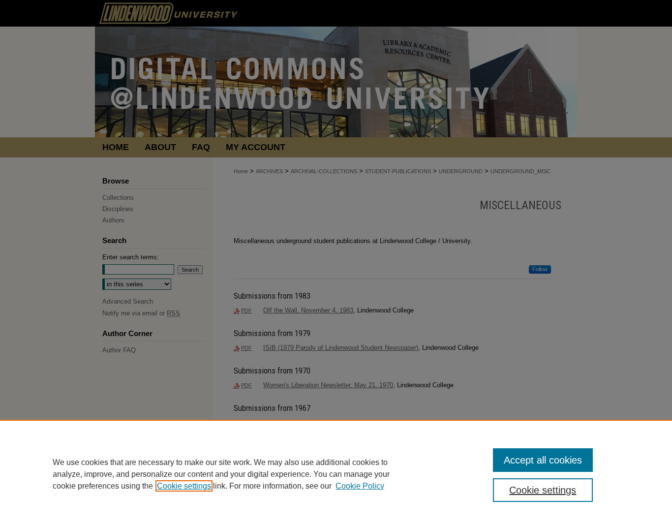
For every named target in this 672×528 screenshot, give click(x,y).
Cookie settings (184, 486)
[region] (336, 474)
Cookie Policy (360, 486)
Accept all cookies (543, 460)
